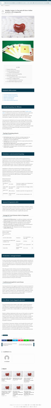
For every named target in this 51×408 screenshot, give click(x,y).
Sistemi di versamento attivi (9, 97)
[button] (4, 340)
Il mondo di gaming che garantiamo (10, 94)
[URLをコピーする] (31, 340)
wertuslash (6, 361)
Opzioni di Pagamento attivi (12, 75)
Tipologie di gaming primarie (14, 72)
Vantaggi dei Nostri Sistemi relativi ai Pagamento (17, 76)
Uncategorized (5, 335)
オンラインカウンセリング (17, 404)
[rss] (47, 0)
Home (11, 404)
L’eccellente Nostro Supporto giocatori (14, 81)
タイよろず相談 (24, 404)
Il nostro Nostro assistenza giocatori (11, 100)
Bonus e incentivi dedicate (9, 98)
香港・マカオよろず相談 (31, 404)
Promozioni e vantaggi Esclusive (13, 78)
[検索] (48, 0)
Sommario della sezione (11, 69)
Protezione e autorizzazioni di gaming (14, 74)
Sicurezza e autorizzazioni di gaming (11, 96)
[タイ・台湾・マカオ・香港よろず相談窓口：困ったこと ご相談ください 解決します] (3, 3)
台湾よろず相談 (38, 404)
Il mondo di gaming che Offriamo (13, 70)
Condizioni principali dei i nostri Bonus (16, 80)
